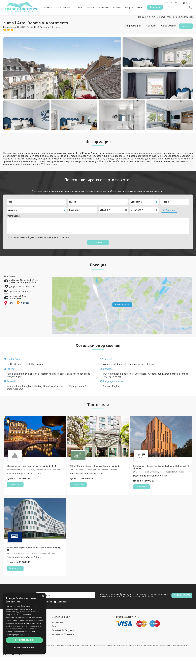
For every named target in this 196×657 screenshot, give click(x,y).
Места (90, 7)
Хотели (78, 7)
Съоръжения (168, 25)
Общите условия (35, 237)
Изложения (57, 622)
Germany (56, 27)
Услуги (129, 7)
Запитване (155, 7)
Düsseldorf (45, 27)
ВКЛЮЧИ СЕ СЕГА (182, 595)
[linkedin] (20, 654)
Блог (140, 7)
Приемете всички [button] (24, 640)
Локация (151, 25)
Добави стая (169, 210)
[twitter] (13, 654)
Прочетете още (27, 634)
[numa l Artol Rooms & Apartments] (62, 68)
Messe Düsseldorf (22, 280)
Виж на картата (122, 304)
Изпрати (98, 242)
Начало (48, 7)
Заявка (186, 26)
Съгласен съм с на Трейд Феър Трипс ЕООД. (41, 237)
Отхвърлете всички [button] (24, 647)
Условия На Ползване (63, 634)
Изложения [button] (63, 7)
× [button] (43, 596)
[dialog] (24, 623)
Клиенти (104, 7)
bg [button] (187, 3)
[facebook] (5, 654)
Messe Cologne (20, 282)
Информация (133, 25)
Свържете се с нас (172, 3)
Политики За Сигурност (63, 630)
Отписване (63, 602)
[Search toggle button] (190, 7)
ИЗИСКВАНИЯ (14, 216)
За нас (117, 7)
